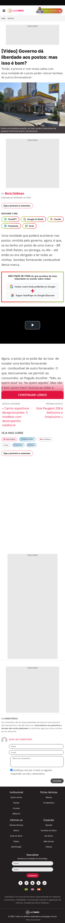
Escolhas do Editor (28, 439)
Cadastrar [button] (32, 875)
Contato (16, 808)
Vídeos (32, 445)
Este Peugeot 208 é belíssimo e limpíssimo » (49, 412)
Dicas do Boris (16, 836)
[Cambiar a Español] (39, 889)
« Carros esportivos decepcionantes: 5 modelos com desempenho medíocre (15, 416)
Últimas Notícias (16, 825)
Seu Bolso (19, 445)
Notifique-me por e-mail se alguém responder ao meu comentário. (31, 772)
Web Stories (49, 841)
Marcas (49, 797)
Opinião (48, 825)
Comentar (57, 781)
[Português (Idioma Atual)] (26, 889)
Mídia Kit (16, 813)
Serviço (6, 445)
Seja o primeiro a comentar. (17, 205)
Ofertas (49, 846)
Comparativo (48, 802)
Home (3, 18)
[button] (49, 10)
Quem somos (16, 797)
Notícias (11, 18)
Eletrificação (16, 846)
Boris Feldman (14, 193)
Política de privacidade (33, 920)
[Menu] (4, 10)
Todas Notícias (10, 439)
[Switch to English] (32, 889)
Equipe (16, 802)
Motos (16, 830)
